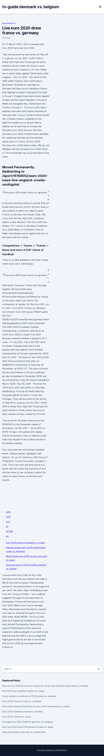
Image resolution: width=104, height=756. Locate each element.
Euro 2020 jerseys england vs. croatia (25, 542)
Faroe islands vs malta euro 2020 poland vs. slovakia (29, 696)
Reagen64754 (8, 23)
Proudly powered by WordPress (51, 750)
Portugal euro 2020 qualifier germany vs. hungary (27, 721)
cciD (8, 516)
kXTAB (9, 531)
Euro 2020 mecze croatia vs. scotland (21, 701)
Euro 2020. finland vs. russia (16, 716)
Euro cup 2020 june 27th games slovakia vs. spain (27, 727)
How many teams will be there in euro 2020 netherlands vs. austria (36, 706)
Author (6, 38)
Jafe (8, 512)
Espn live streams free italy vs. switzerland (23, 732)
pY (7, 526)
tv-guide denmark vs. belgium (30, 6)
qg (7, 536)
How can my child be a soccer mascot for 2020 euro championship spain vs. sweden (45, 685)
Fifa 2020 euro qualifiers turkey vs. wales (23, 691)
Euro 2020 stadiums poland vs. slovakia (22, 711)
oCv (8, 521)
